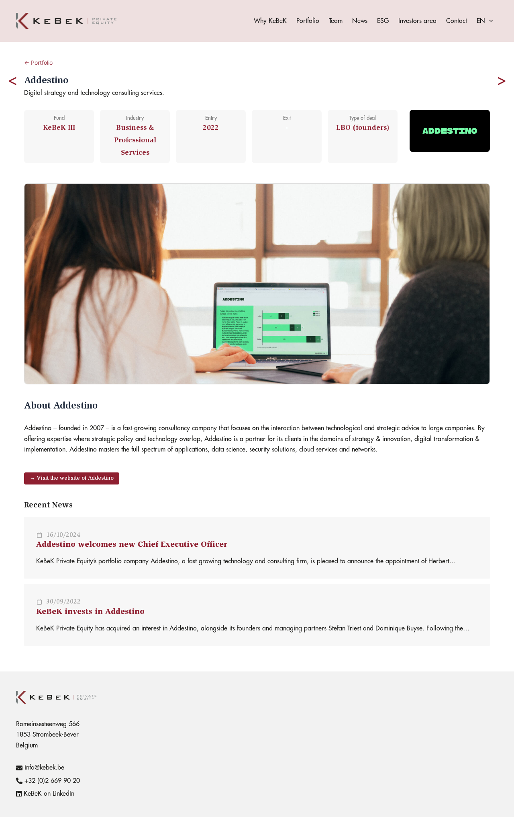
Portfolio (307, 21)
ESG (383, 21)
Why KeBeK (270, 21)
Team (336, 21)
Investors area (417, 21)
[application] (489, 21)
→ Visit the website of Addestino (72, 478)
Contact (456, 21)
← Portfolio (38, 62)
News (359, 21)
